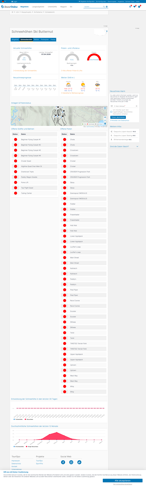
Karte (137, 1)
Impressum (16, 461)
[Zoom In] (105, 117)
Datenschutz (16, 464)
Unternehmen (17, 469)
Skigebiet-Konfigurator (87, 1)
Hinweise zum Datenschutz (120, 120)
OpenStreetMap (90, 126)
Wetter (36, 39)
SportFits (39, 464)
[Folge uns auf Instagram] (71, 462)
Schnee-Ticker (129, 1)
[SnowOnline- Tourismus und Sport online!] (13, 12)
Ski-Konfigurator (101, 1)
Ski (71, 7)
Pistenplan (45, 39)
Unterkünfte (52, 7)
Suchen (104, 6)
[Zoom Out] (105, 120)
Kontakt (14, 466)
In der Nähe (106, 6)
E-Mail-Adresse (119, 106)
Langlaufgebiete (38, 7)
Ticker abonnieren (118, 117)
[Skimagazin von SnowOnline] (79, 462)
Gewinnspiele (112, 1)
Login (15, 1)
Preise (53, 39)
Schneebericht (26, 39)
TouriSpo (39, 461)
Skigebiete (24, 7)
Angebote (121, 1)
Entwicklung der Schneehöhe (26, 70)
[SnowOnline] (9, 6)
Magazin (63, 7)
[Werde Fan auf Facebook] (63, 462)
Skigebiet (15, 39)
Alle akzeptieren (123, 480)
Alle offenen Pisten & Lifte (72, 70)
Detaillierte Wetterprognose (73, 93)
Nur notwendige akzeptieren (122, 484)
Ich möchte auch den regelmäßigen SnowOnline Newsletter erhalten (122, 112)
